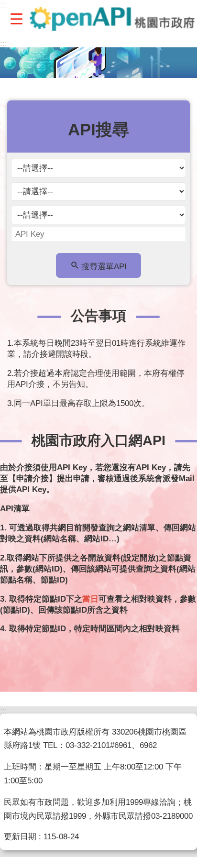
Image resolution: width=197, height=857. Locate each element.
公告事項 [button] (98, 315)
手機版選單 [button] (16, 18)
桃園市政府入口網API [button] (98, 440)
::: (3, 43)
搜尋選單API (104, 266)
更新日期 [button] (20, 836)
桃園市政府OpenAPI (112, 19)
